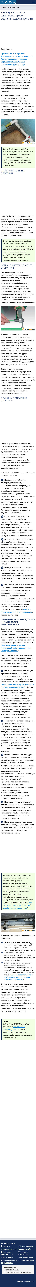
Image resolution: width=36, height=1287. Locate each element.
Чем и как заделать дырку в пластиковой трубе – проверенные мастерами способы (16, 648)
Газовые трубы (24, 1249)
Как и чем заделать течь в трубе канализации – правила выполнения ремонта (18, 977)
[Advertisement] (18, 34)
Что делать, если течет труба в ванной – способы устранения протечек (17, 905)
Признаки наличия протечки (13, 54)
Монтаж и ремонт (13, 7)
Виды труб (5, 1246)
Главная (3, 7)
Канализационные (26, 1260)
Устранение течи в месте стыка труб (17, 56)
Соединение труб (9, 1249)
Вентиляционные (25, 1257)
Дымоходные (7, 1257)
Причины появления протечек (14, 59)
